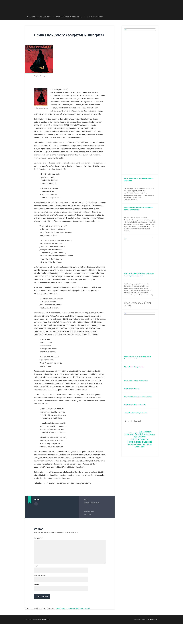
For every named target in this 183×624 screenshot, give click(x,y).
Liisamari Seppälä (134, 434)
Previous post (89, 511)
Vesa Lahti (139, 447)
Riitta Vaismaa (140, 439)
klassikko (87, 502)
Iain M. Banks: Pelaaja (131, 389)
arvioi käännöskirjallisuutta (69, 16)
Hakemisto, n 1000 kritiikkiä (39, 16)
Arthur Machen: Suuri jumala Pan (135, 413)
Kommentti (38, 538)
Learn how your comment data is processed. (73, 608)
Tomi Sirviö (147, 444)
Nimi (36, 566)
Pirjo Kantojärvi (139, 437)
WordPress (46, 619)
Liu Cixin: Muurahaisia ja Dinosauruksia (138, 397)
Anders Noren (147, 619)
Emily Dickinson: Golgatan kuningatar (69, 35)
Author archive (36, 504)
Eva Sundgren (145, 432)
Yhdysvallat (95, 502)
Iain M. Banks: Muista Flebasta (135, 405)
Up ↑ (156, 619)
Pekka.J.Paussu (149, 434)
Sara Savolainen (134, 444)
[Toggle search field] (155, 16)
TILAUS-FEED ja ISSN (95, 16)
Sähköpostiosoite (40, 575)
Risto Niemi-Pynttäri (139, 442)
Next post (87, 514)
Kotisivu (36, 584)
